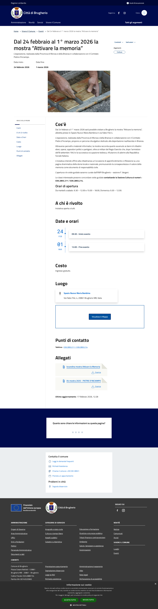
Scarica (98, 372)
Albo (81, 570)
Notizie (116, 529)
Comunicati (118, 533)
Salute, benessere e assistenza (91, 545)
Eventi (41, 31)
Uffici (13, 537)
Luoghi (116, 549)
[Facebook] (118, 12)
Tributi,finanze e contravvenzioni (92, 537)
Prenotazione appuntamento (56, 566)
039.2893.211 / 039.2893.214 (76, 347)
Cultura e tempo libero (54, 533)
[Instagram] (123, 12)
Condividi (118, 42)
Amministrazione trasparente (91, 566)
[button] (79, 605)
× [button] (155, 584)
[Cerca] (144, 13)
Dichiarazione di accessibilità (90, 579)
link (101, 595)
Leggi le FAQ (50, 574)
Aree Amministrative (19, 533)
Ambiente (83, 541)
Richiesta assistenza (53, 579)
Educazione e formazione (89, 529)
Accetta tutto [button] (70, 600)
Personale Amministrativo (21, 550)
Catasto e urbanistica (53, 541)
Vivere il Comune (29, 31)
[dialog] (79, 595)
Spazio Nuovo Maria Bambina (77, 293)
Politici (13, 546)
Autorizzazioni (85, 550)
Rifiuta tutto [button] (88, 600)
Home (16, 31)
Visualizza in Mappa (100, 316)
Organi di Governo (18, 529)
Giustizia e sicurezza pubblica (90, 533)
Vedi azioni (129, 42)
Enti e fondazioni (17, 541)
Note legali (83, 574)
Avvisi (116, 537)
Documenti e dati (17, 554)
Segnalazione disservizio (54, 570)
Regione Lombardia (18, 3)
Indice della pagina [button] (23, 120)
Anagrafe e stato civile (54, 529)
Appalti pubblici (51, 537)
